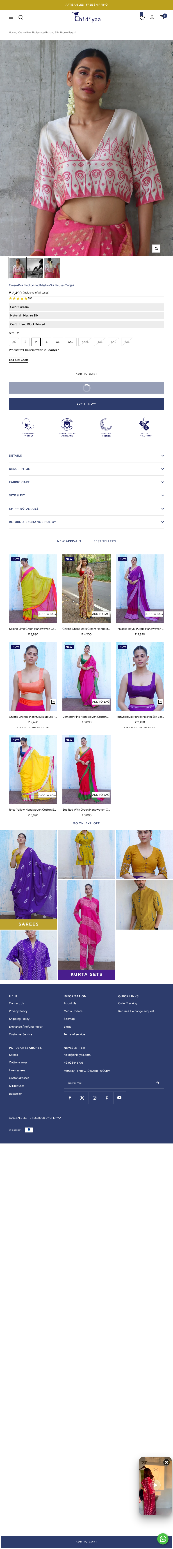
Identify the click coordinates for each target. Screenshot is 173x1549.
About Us (70, 1003)
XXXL (85, 341)
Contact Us (16, 1003)
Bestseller (15, 1093)
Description (20, 469)
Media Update (73, 1011)
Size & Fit (17, 495)
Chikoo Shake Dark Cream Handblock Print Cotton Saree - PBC (86, 628)
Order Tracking (127, 1003)
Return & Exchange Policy (32, 522)
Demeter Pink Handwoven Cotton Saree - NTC (86, 716)
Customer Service (20, 1034)
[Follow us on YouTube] (119, 1098)
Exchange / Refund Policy (26, 1026)
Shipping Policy (19, 1018)
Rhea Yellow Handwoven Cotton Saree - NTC (33, 809)
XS (14, 341)
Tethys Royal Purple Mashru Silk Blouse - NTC (140, 716)
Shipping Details (24, 508)
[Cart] (161, 17)
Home (12, 32)
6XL (127, 341)
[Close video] (167, 1462)
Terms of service (74, 1034)
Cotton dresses (19, 1078)
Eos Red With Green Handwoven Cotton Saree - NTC (86, 809)
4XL (99, 341)
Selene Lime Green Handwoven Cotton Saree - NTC (33, 628)
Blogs (67, 1026)
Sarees (13, 1054)
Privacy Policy (18, 1011)
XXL (70, 341)
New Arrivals (69, 541)
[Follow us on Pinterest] (107, 1098)
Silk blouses (16, 1085)
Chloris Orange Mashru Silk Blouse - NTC (33, 716)
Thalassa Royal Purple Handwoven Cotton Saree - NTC (140, 628)
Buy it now (86, 403)
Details (15, 455)
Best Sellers (104, 541)
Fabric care (19, 482)
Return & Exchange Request (136, 1011)
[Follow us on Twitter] (82, 1098)
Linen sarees (17, 1070)
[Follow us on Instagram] (95, 1098)
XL (57, 341)
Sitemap (69, 1018)
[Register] (157, 1082)
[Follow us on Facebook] (70, 1098)
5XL (113, 341)
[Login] (152, 17)
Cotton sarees (18, 1062)
